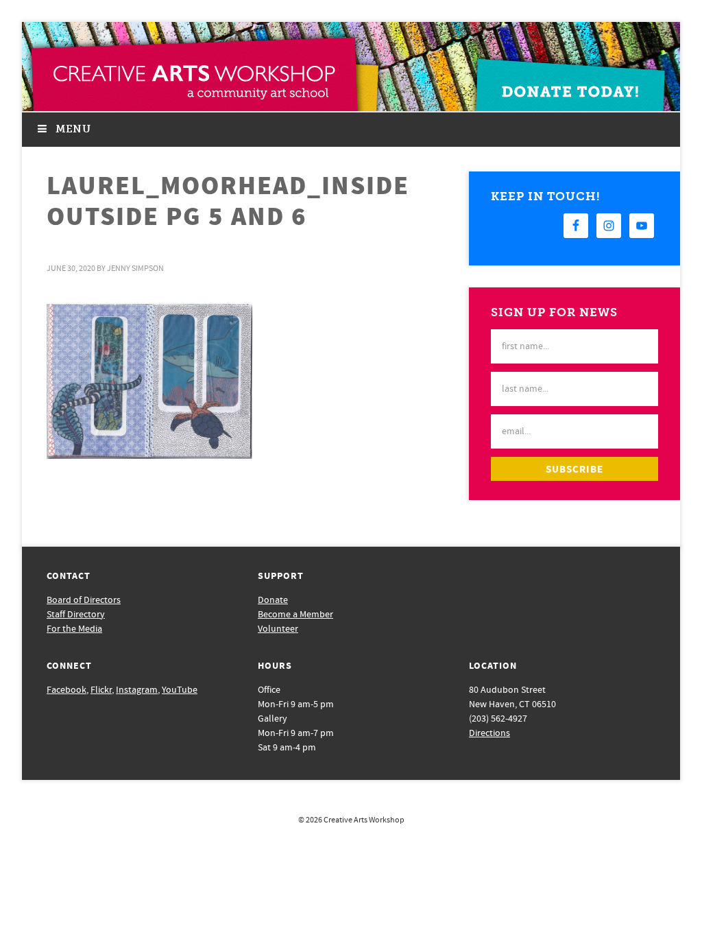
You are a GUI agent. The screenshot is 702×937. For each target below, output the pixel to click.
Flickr (101, 690)
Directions (489, 733)
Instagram (137, 690)
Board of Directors (84, 600)
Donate (273, 600)
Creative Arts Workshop (364, 820)
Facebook (66, 690)
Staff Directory (76, 614)
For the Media (74, 629)
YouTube (179, 690)
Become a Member (295, 614)
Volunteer (278, 629)
